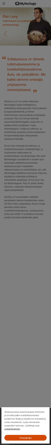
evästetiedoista (12, 428)
